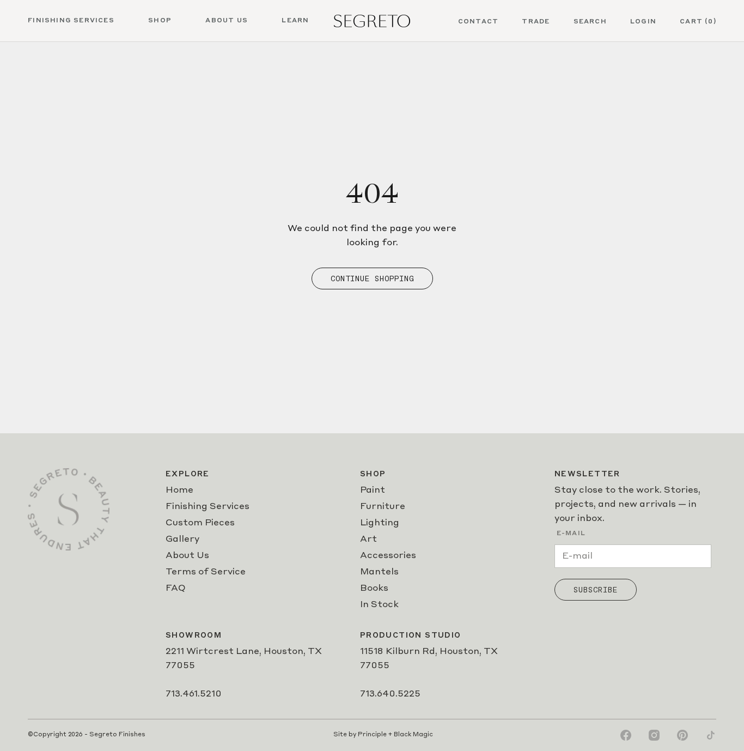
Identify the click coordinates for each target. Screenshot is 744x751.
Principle (372, 735)
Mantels (379, 572)
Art (368, 539)
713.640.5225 (390, 694)
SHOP (160, 20)
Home (179, 490)
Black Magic (413, 735)
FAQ (176, 588)
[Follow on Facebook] (625, 735)
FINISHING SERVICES (71, 20)
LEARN (295, 20)
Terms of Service (206, 572)
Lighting (379, 523)
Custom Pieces (200, 523)
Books (374, 588)
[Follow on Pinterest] (682, 735)
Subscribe (596, 589)
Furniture (382, 506)
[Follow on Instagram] (654, 735)
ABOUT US (226, 20)
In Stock (379, 605)
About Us (187, 556)
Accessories (388, 556)
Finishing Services (207, 506)
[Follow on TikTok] (710, 735)
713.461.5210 (194, 694)
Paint (372, 490)
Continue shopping (372, 278)
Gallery (182, 539)
